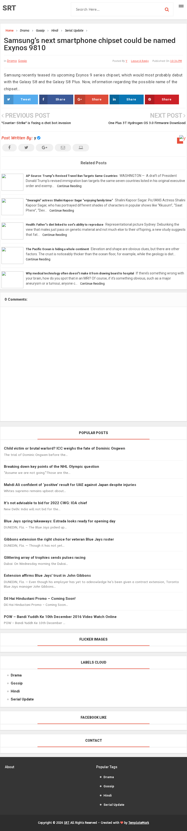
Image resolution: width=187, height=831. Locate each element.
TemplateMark (138, 822)
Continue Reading (69, 186)
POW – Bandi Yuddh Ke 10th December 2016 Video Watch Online (60, 617)
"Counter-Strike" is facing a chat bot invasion (36, 123)
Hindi (15, 691)
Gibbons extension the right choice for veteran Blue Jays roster (59, 539)
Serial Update (22, 699)
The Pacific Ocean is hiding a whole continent (57, 249)
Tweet (26, 99)
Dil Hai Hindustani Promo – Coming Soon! (39, 598)
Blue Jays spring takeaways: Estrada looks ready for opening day (59, 521)
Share (60, 99)
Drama (12, 61)
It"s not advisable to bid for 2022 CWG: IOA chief (45, 503)
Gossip (22, 61)
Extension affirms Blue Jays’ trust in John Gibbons (47, 575)
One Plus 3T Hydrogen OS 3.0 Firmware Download (147, 123)
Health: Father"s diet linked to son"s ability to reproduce (64, 224)
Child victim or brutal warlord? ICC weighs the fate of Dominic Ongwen (64, 448)
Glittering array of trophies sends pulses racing (44, 557)
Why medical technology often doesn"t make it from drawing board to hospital (80, 273)
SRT (9, 8)
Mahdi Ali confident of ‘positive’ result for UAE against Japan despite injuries (70, 485)
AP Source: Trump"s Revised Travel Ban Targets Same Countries (72, 176)
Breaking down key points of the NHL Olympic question (51, 466)
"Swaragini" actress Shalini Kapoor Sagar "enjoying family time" (69, 200)
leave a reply (140, 61)
